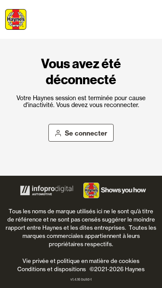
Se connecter (86, 133)
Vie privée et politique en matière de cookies (81, 260)
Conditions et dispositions (51, 269)
